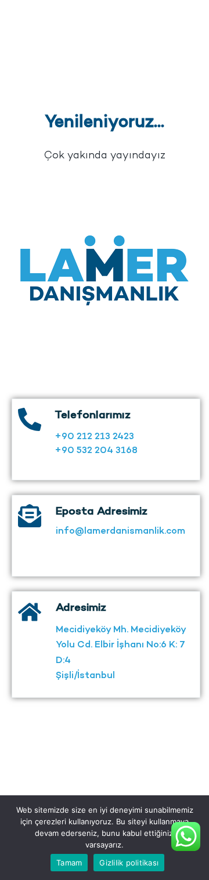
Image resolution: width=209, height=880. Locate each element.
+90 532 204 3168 (96, 451)
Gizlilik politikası (128, 862)
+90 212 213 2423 (94, 437)
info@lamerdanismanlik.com (120, 531)
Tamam (69, 862)
